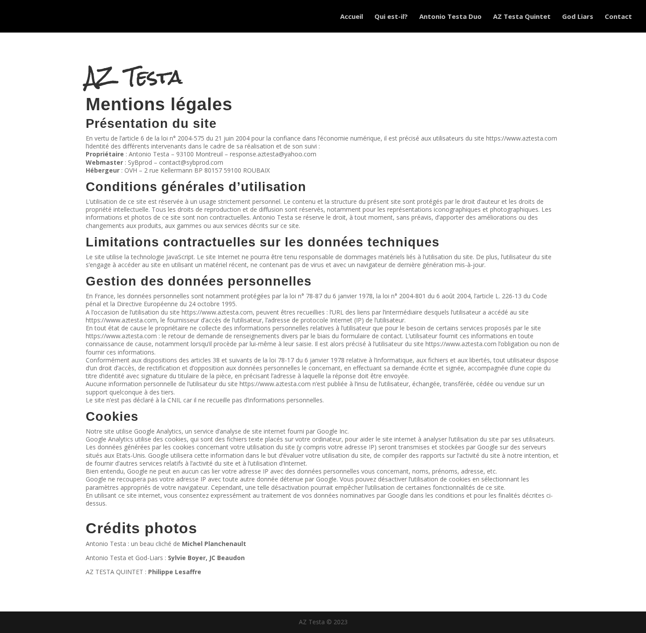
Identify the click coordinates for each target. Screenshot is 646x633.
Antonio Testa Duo (450, 17)
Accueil (351, 17)
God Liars (577, 17)
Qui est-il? (391, 17)
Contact (618, 17)
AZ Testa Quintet (522, 17)
